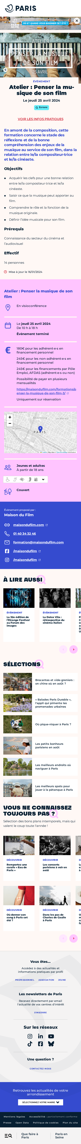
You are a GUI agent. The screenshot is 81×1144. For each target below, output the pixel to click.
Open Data (22, 1122)
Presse (7, 1122)
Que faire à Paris (29, 1136)
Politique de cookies (46, 1122)
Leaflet (44, 452)
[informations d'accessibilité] (25, 479)
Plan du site (70, 1122)
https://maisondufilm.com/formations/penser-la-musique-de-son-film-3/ (46, 391)
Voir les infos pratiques (40, 119)
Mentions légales (14, 1116)
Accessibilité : (53, 1116)
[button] (40, 429)
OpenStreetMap (61, 452)
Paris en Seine (61, 1136)
